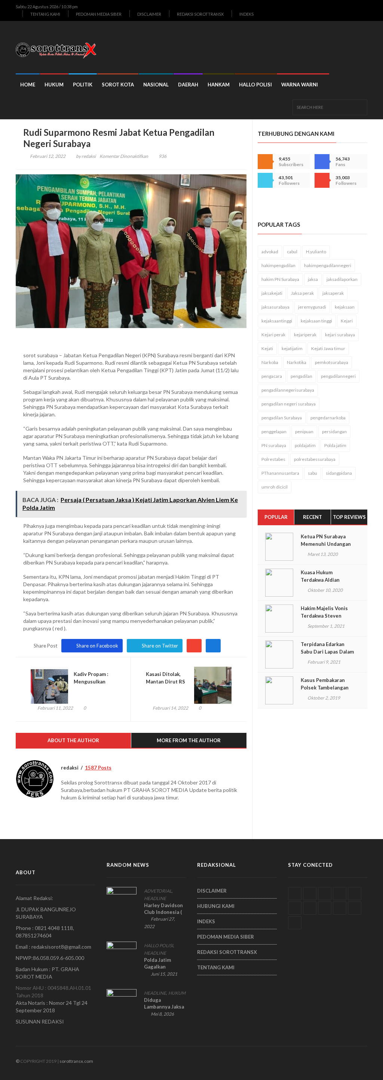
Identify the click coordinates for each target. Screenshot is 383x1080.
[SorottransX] (59, 47)
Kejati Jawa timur (328, 348)
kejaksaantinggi (276, 321)
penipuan (304, 431)
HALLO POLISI (255, 85)
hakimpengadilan (278, 265)
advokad (269, 251)
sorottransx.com (76, 1061)
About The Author (73, 740)
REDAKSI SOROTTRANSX (200, 14)
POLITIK (82, 85)
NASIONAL (156, 85)
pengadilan (301, 376)
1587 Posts (98, 768)
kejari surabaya (340, 334)
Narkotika (296, 362)
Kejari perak (273, 334)
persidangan (334, 431)
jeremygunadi (312, 307)
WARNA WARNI (299, 85)
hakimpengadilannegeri (327, 265)
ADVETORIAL (158, 891)
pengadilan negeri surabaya (288, 404)
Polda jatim (335, 445)
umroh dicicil (274, 487)
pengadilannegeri (338, 376)
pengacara (271, 376)
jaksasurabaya (275, 307)
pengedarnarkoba (328, 417)
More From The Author (189, 740)
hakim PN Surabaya (280, 279)
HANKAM (219, 85)
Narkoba (269, 362)
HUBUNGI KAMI (216, 906)
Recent (312, 517)
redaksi (89, 156)
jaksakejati (271, 293)
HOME (27, 85)
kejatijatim (292, 348)
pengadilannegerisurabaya (287, 390)
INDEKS (246, 14)
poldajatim (305, 445)
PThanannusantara (280, 473)
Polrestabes (273, 459)
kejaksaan (345, 307)
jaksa (313, 279)
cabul (292, 251)
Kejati (267, 348)
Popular (276, 517)
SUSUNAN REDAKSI (40, 1021)
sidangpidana (339, 473)
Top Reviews (349, 517)
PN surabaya (273, 445)
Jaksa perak (302, 293)
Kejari (347, 321)
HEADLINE (155, 898)
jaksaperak (333, 293)
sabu (312, 473)
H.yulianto (316, 251)
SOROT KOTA (118, 85)
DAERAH (188, 85)
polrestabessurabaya (314, 459)
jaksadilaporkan (342, 279)
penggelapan (274, 431)
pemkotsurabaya (331, 362)
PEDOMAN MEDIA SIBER (99, 14)
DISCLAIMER (149, 14)
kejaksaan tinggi (316, 321)
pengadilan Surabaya (281, 417)
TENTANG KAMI (45, 14)
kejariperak (305, 334)
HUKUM (54, 85)
